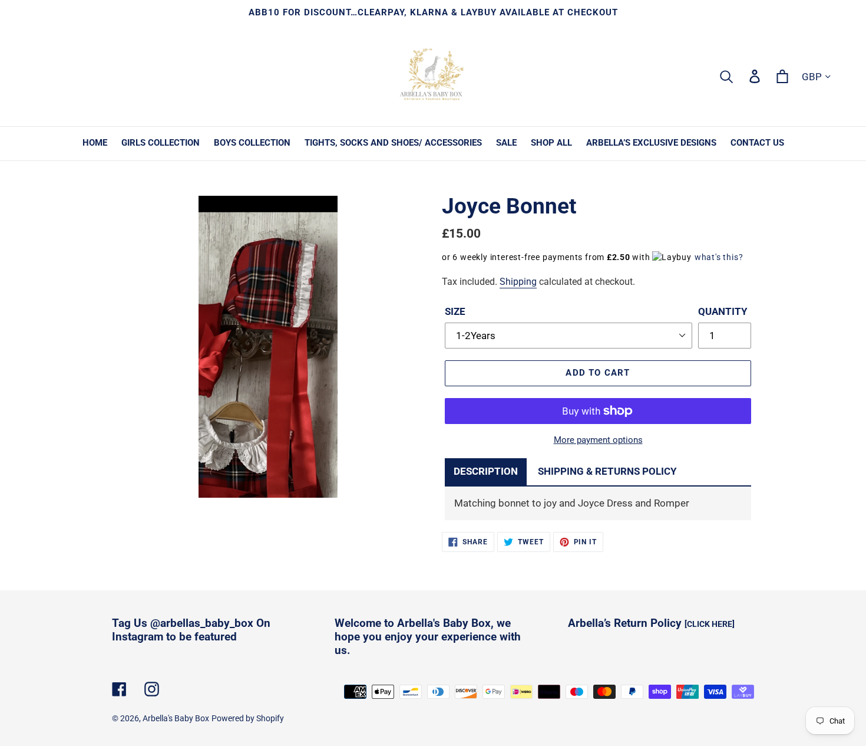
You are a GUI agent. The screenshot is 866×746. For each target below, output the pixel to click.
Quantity (723, 311)
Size (455, 311)
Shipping (518, 281)
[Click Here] (710, 624)
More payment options (598, 440)
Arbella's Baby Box (176, 718)
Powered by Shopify (247, 718)
